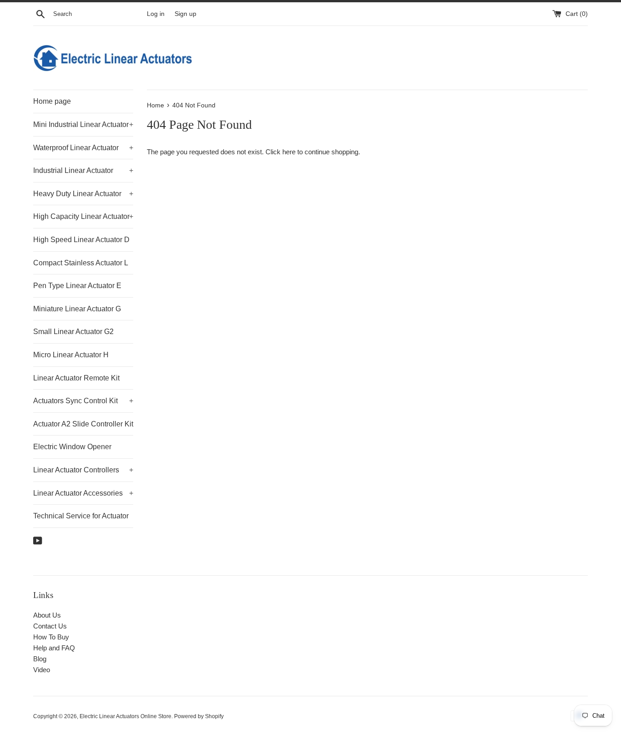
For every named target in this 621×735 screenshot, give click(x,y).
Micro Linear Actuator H (71, 355)
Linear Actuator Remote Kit (76, 378)
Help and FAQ (54, 648)
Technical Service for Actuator (81, 516)
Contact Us (50, 626)
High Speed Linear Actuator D (81, 239)
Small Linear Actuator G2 (73, 331)
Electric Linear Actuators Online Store (125, 716)
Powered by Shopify (199, 716)
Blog (39, 659)
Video (41, 670)
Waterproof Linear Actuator (83, 148)
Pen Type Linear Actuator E (77, 285)
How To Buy (51, 637)
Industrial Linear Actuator (83, 170)
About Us (47, 615)
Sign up (185, 13)
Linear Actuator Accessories (83, 493)
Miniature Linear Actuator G (77, 309)
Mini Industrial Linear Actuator (83, 124)
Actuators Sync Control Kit (83, 401)
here (288, 152)
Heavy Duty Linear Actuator (83, 194)
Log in (156, 13)
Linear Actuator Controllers (83, 470)
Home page (52, 101)
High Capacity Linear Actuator (83, 216)
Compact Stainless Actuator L (80, 263)
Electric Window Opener (72, 447)
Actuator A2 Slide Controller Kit (83, 424)
